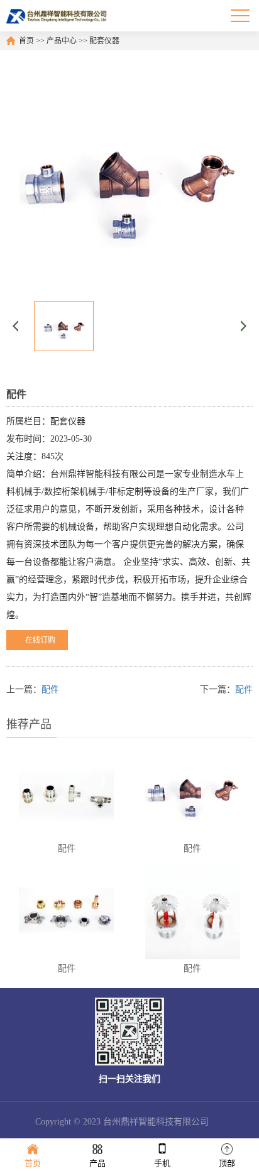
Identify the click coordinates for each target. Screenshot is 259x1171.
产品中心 (62, 40)
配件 (50, 689)
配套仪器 (104, 40)
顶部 (227, 1163)
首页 (26, 40)
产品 (97, 1163)
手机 (162, 1163)
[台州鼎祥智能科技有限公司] (56, 15)
